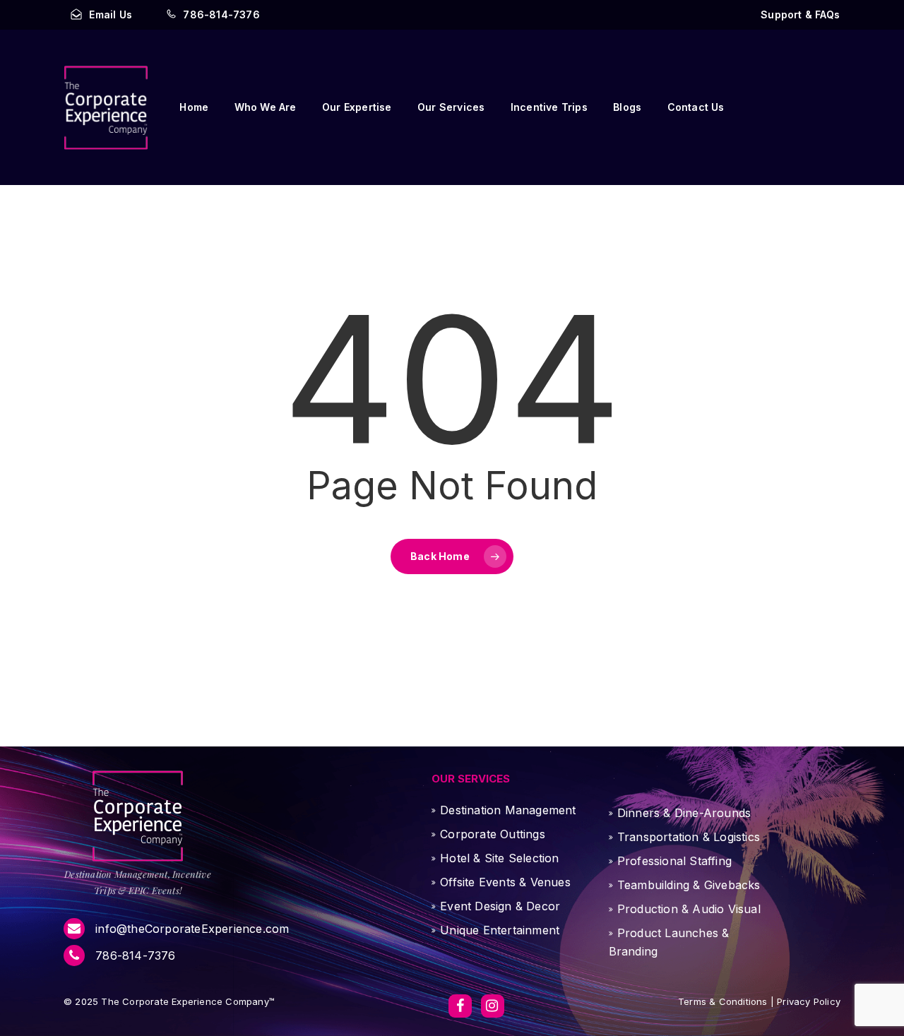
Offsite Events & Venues (505, 882)
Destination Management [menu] (508, 810)
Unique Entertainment (499, 930)
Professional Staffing (674, 861)
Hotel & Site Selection (499, 858)
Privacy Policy (807, 1001)
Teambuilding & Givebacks (689, 885)
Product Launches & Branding (669, 942)
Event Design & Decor (500, 906)
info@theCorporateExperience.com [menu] (190, 929)
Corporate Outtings (492, 834)
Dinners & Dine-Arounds (684, 813)
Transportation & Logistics (688, 837)
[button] (800, 15)
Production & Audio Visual (689, 909)
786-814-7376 (134, 955)
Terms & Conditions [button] (723, 1001)
